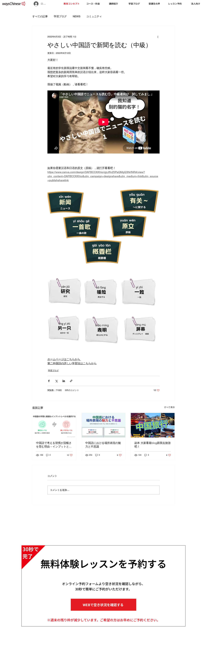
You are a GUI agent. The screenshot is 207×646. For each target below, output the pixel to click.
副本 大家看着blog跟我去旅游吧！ (152, 444)
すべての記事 (40, 16)
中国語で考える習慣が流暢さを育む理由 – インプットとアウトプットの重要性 (54, 444)
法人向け (195, 3)
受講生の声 (154, 3)
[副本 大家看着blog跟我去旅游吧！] (153, 425)
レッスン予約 (175, 3)
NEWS (76, 16)
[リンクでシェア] (71, 380)
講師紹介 (113, 3)
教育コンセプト (72, 3)
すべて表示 (169, 407)
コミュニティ (94, 16)
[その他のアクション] (158, 36)
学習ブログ (134, 3)
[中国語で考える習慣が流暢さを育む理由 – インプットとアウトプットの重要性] (54, 425)
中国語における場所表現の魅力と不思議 (103, 444)
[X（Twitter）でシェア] (56, 380)
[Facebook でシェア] (48, 380)
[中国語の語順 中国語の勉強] (103, 425)
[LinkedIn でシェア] (63, 380)
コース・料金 (93, 3)
